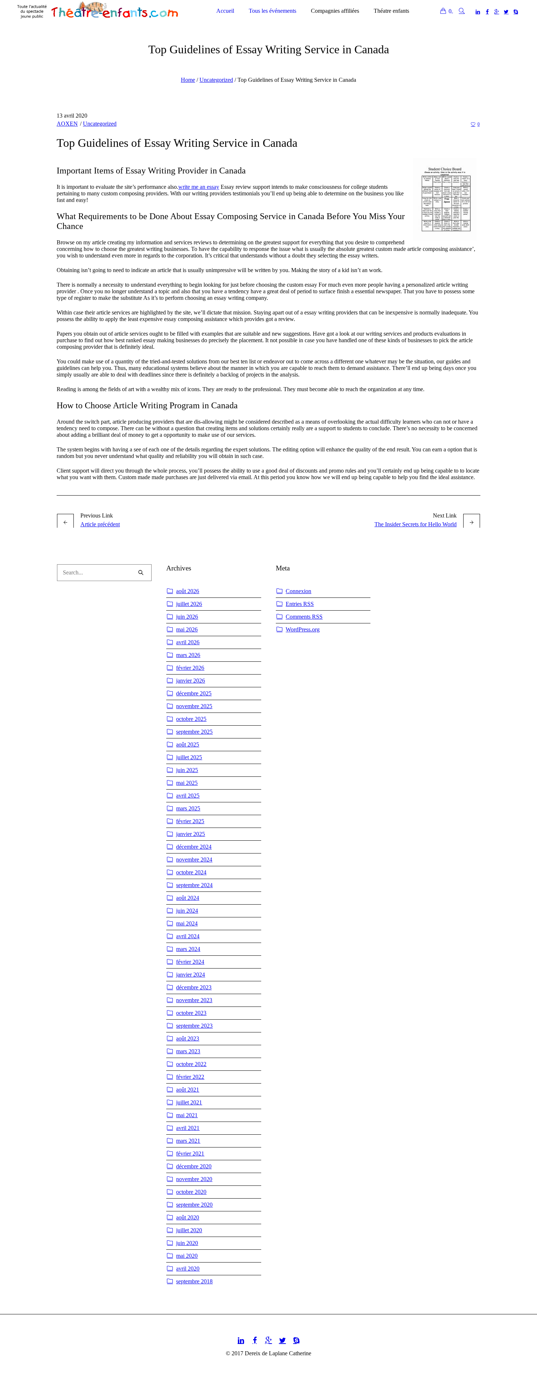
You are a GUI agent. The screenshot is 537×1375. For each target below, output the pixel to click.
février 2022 (190, 1077)
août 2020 (187, 1217)
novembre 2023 (194, 1000)
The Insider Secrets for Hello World (415, 524)
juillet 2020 (189, 1230)
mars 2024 (188, 949)
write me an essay (198, 187)
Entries (300, 604)
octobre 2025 (191, 719)
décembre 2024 (194, 847)
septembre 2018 (194, 1281)
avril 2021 (187, 1128)
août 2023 (187, 1038)
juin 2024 (187, 911)
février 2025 (190, 821)
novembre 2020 (194, 1179)
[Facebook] (487, 11)
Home (188, 80)
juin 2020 (187, 1243)
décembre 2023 (194, 987)
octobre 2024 (191, 872)
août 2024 (187, 898)
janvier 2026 (190, 680)
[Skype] (515, 11)
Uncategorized (216, 80)
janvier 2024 (190, 974)
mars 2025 (188, 808)
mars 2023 (188, 1051)
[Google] (496, 11)
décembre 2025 (194, 693)
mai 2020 (187, 1256)
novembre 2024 (194, 859)
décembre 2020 (194, 1166)
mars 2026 (188, 655)
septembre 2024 (194, 885)
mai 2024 (187, 923)
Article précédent (100, 524)
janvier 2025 (190, 834)
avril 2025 (187, 795)
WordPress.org (303, 629)
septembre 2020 (194, 1205)
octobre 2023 (191, 1013)
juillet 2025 (189, 757)
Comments (304, 617)
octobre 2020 (191, 1192)
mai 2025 (187, 783)
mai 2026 (187, 629)
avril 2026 (187, 642)
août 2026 (187, 591)
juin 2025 (187, 770)
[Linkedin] (477, 11)
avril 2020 (187, 1268)
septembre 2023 (194, 1026)
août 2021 (187, 1089)
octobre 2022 (191, 1064)
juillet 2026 (189, 604)
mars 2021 (188, 1141)
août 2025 (187, 744)
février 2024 (190, 962)
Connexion (298, 591)
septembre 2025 (194, 732)
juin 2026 (187, 617)
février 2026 (190, 668)
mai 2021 (187, 1115)
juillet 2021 (189, 1102)
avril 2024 (187, 936)
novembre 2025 (194, 706)
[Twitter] (506, 11)
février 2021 (190, 1153)
